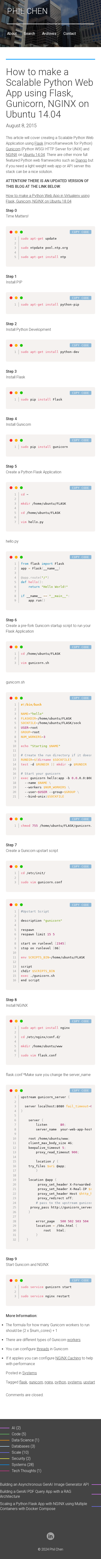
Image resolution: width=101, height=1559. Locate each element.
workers (74, 1340)
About (12, 33)
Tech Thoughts (24, 1471)
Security (18, 1458)
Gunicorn (13, 149)
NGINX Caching (68, 1358)
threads (43, 1349)
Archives (49, 33)
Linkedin (50, 1536)
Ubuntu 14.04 (34, 154)
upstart (89, 1382)
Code (16, 1434)
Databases (21, 1446)
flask (23, 1382)
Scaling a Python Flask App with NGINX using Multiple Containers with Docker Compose (43, 1506)
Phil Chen (27, 11)
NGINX (11, 154)
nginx (49, 1382)
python (60, 1382)
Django (81, 160)
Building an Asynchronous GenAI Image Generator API (44, 1484)
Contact (69, 33)
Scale (16, 1452)
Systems (29, 1373)
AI (13, 1428)
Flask (39, 143)
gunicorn (36, 1382)
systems (75, 1382)
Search (29, 33)
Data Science (23, 1440)
